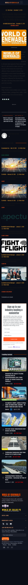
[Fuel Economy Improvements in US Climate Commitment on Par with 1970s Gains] (14, 38)
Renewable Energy (15, 25)
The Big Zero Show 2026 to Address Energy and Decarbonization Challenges (13, 178)
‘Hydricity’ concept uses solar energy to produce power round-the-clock (8, 119)
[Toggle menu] (21, 2)
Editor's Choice (5, 370)
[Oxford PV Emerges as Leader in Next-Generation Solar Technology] (14, 246)
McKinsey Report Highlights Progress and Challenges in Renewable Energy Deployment (13, 232)
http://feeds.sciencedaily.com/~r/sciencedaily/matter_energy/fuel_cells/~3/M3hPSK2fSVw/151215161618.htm (14, 92)
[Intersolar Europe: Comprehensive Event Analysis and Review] (14, 419)
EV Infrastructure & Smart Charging (9, 399)
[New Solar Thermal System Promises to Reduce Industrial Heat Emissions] (14, 191)
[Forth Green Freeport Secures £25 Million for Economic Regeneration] (14, 274)
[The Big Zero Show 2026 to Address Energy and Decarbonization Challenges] (14, 165)
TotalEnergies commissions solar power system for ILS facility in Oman (15, 453)
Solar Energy (4, 449)
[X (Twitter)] (3, 523)
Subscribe (5, 539)
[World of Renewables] (5, 506)
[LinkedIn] (7, 523)
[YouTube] (10, 523)
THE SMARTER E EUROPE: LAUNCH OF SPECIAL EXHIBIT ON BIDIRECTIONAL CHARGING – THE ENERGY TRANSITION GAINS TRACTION (15, 405)
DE (8, 547)
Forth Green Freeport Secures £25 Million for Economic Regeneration (13, 288)
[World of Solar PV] (11, 510)
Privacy (5, 544)
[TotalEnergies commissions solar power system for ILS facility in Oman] (14, 443)
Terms (9, 544)
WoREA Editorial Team (9, 23)
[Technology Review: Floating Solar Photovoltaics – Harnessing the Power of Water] (14, 467)
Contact (14, 544)
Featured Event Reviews (6, 425)
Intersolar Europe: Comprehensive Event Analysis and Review (15, 430)
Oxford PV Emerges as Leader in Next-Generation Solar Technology (11, 260)
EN (4, 547)
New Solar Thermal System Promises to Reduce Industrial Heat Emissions (14, 204)
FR (12, 547)
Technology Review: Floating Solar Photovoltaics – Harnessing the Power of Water (15, 478)
